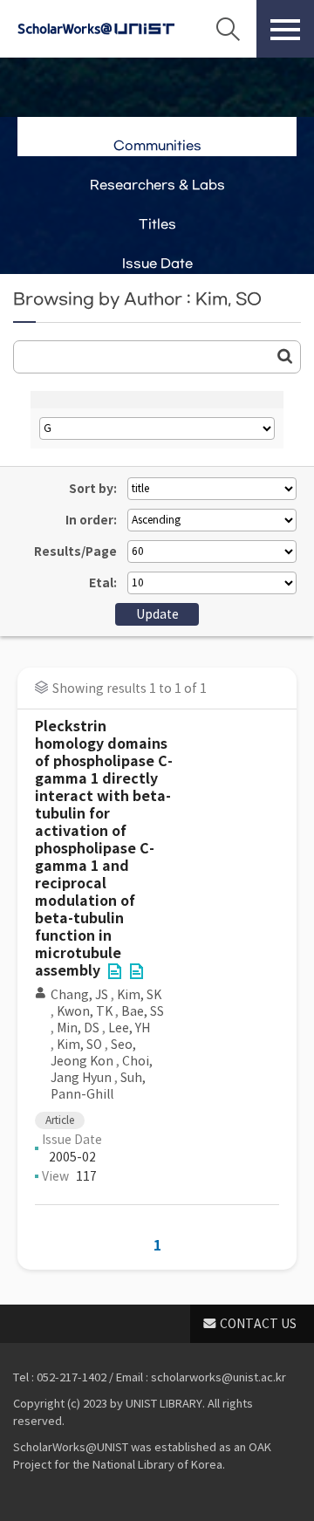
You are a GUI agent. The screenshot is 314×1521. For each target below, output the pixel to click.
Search (227, 29)
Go (285, 356)
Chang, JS (79, 995)
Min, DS (78, 1028)
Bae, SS (142, 1011)
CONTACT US (258, 1324)
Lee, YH (129, 1028)
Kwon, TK (85, 1011)
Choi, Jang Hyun (102, 1069)
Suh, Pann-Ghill (98, 1086)
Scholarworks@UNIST (95, 29)
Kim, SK (139, 995)
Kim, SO (79, 1044)
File (114, 971)
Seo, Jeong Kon (93, 1053)
